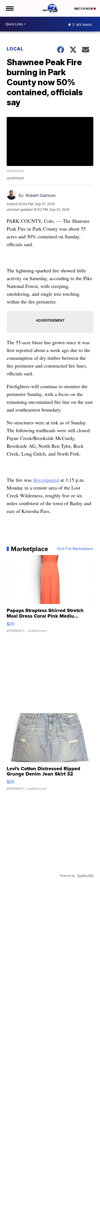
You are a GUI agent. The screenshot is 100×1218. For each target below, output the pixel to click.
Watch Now (84, 8)
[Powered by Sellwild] (85, 876)
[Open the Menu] (9, 8)
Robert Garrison (41, 195)
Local (15, 49)
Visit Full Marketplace (75, 549)
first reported (46, 479)
